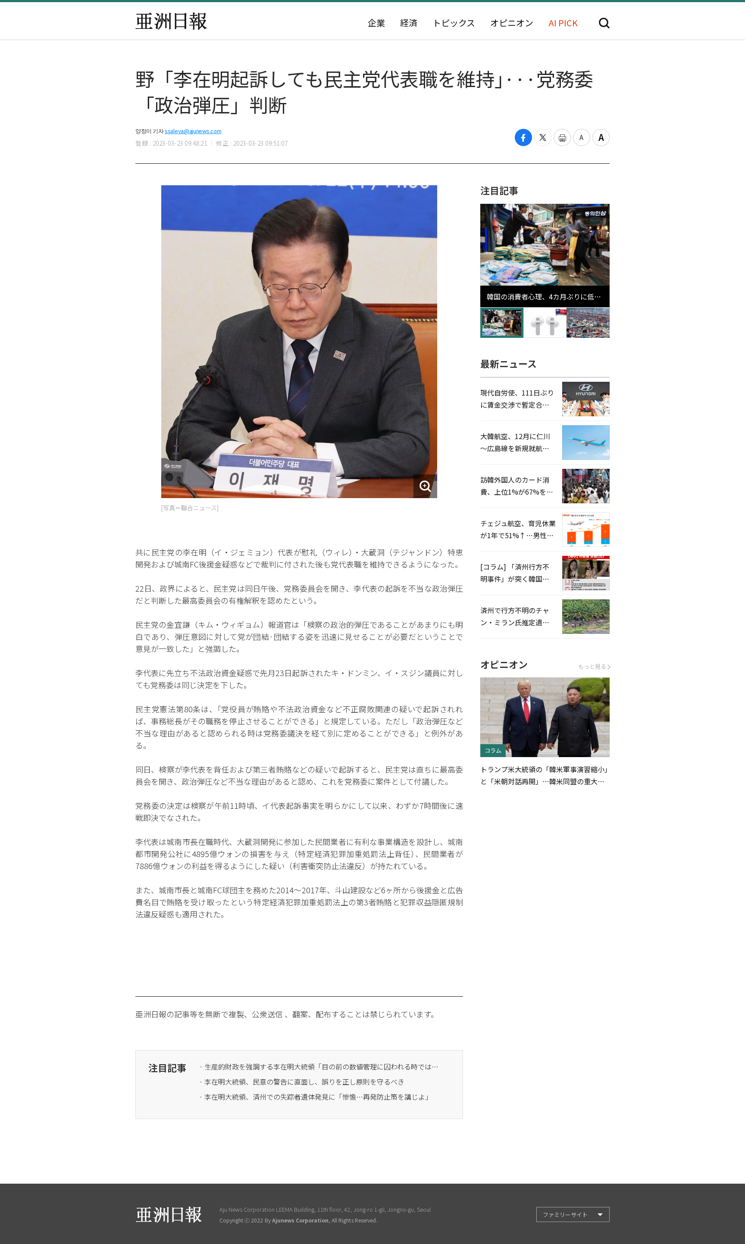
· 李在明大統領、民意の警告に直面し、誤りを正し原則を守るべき (301, 1081)
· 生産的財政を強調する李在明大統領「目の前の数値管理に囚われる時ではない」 (320, 1066)
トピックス (453, 23)
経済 (408, 23)
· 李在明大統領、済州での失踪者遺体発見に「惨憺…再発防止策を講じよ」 (315, 1096)
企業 (376, 23)
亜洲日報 (171, 21)
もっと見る (592, 666)
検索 (604, 23)
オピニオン (511, 23)
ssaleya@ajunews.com (193, 131)
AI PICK (563, 23)
